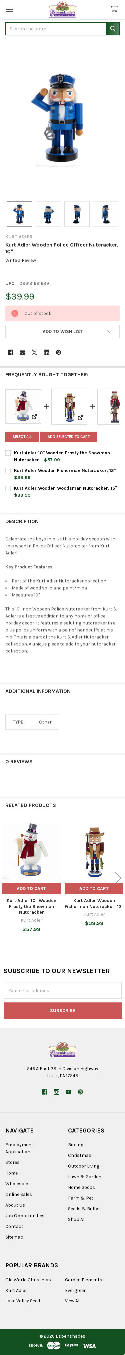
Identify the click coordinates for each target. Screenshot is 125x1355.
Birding (75, 1145)
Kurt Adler (16, 1290)
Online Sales (18, 1194)
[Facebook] (10, 352)
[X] (34, 352)
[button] (62, 331)
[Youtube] (68, 1092)
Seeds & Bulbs (84, 1209)
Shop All (77, 1219)
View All (73, 1301)
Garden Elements (83, 1280)
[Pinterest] (58, 352)
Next (118, 878)
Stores (12, 1162)
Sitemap (14, 1237)
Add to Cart (31, 888)
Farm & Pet (80, 1198)
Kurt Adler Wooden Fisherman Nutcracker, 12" (65, 470)
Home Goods (81, 1187)
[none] (62, 119)
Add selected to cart (69, 437)
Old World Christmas (28, 1280)
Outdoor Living (83, 1166)
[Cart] (115, 9)
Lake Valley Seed (22, 1301)
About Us (15, 1205)
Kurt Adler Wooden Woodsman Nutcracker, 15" (65, 488)
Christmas (79, 1155)
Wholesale (16, 1184)
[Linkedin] (46, 352)
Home (11, 1173)
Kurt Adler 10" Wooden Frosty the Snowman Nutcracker (31, 906)
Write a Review (20, 260)
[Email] (22, 352)
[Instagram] (56, 1092)
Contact (14, 1226)
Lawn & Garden (84, 1177)
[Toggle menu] (9, 9)
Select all (22, 437)
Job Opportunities (25, 1216)
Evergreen (76, 1290)
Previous (6, 878)
